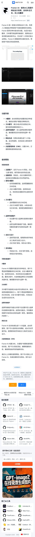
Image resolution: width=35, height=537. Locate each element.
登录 (32, 2)
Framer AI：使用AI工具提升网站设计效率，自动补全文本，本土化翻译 (17, 374)
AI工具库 (23, 16)
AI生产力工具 (7, 373)
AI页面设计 (17, 367)
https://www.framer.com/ (18, 20)
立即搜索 (17, 464)
